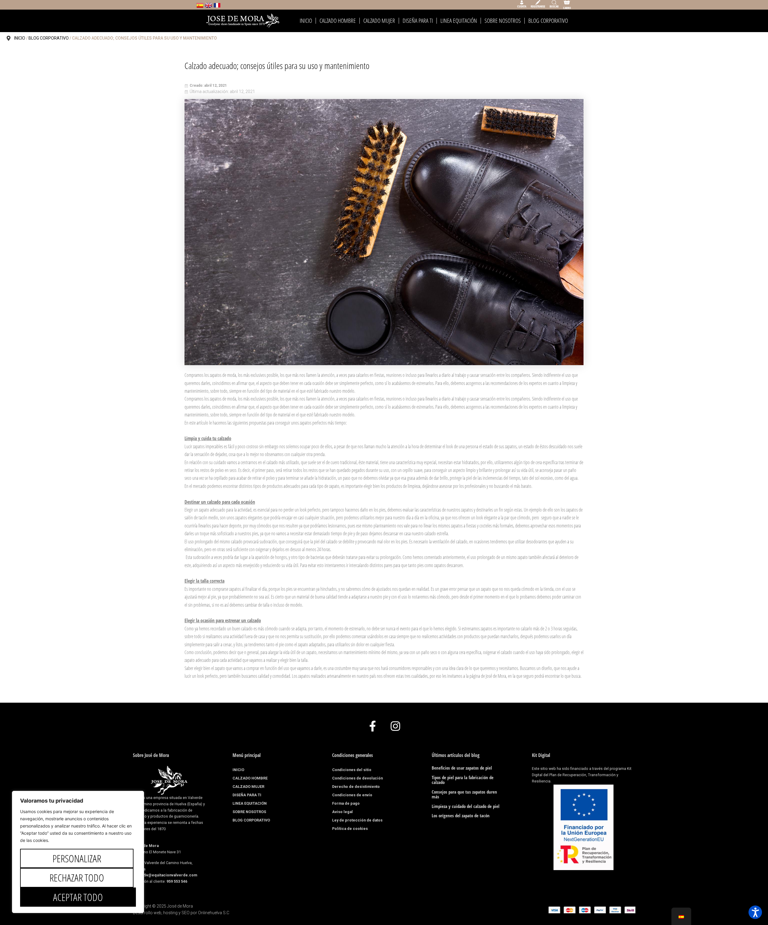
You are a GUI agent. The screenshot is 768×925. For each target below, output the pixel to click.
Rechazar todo (77, 877)
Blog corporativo (48, 38)
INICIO (306, 21)
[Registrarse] (538, 2)
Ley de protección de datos (357, 820)
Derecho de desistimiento (356, 786)
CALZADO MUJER (379, 21)
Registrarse (538, 6)
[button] (755, 912)
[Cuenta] (521, 2)
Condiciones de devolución (357, 778)
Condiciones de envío (352, 795)
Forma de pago (346, 803)
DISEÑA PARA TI (418, 21)
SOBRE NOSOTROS (502, 21)
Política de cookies (350, 828)
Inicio (19, 38)
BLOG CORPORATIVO (548, 21)
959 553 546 (176, 881)
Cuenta (521, 6)
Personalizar (76, 858)
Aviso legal (342, 811)
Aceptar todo (78, 897)
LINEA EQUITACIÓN (458, 21)
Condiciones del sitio (351, 769)
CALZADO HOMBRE (338, 21)
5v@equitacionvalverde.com (170, 875)
